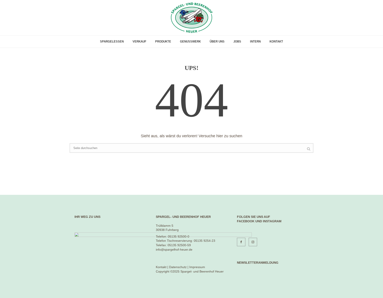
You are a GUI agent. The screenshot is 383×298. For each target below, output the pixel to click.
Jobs (237, 41)
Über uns (217, 41)
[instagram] (253, 242)
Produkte (163, 41)
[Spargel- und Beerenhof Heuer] (191, 17)
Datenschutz (178, 267)
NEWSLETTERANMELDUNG (257, 262)
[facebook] (241, 242)
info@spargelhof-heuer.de (174, 249)
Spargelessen (112, 41)
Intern (255, 41)
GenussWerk (190, 41)
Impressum (197, 267)
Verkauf (139, 41)
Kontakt (276, 41)
